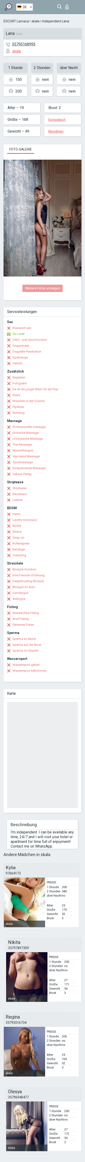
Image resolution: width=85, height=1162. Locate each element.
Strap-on (18, 537)
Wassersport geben (26, 664)
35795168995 (23, 44)
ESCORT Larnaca (16, 21)
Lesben (18, 500)
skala (35, 21)
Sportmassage (23, 462)
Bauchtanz (20, 494)
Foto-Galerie (20, 149)
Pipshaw (18, 407)
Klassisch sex (22, 328)
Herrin (17, 514)
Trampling (19, 555)
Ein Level (18, 334)
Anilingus (19, 599)
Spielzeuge (20, 357)
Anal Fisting (21, 619)
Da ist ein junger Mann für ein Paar (35, 389)
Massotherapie (23, 450)
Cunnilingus (20, 593)
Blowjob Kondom (24, 569)
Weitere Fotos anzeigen (42, 288)
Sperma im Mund (24, 639)
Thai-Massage (22, 444)
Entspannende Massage (29, 468)
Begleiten (19, 377)
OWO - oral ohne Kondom (30, 339)
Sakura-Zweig (22, 474)
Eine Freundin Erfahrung (29, 575)
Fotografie (20, 383)
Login (68, 5)
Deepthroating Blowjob (28, 581)
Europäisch (57, 120)
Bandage (19, 549)
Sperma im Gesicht (25, 650)
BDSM (17, 526)
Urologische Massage (28, 438)
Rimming (19, 412)
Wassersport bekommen (30, 670)
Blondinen (56, 131)
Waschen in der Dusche (29, 401)
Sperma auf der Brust (27, 644)
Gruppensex (21, 345)
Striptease (19, 488)
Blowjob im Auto (24, 587)
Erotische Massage (26, 433)
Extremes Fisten (23, 624)
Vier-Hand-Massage (26, 456)
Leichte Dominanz (25, 520)
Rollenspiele (21, 543)
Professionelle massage (29, 427)
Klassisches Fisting (26, 613)
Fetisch (17, 363)
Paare (16, 395)
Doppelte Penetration (27, 351)
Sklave (17, 531)
